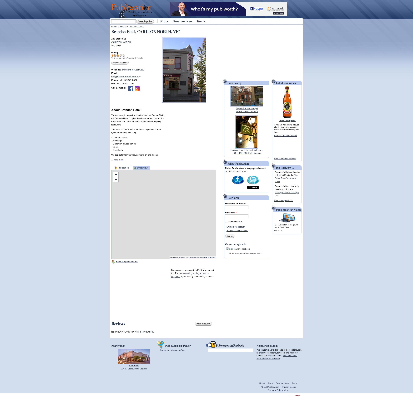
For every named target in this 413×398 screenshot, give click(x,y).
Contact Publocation (278, 390)
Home (113, 27)
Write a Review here (144, 332)
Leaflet (173, 257)
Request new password (237, 230)
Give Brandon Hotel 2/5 (115, 55)
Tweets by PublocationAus (172, 350)
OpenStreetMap (193, 257)
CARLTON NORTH (136, 27)
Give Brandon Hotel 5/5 (123, 55)
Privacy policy (289, 387)
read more (118, 160)
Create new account (236, 227)
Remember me (235, 221)
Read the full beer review (285, 135)
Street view (142, 168)
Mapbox (182, 257)
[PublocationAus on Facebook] (238, 184)
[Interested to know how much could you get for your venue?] (228, 14)
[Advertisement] (192, 132)
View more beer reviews (285, 158)
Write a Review (120, 63)
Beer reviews (183, 21)
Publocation (123, 168)
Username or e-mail (235, 203)
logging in (175, 276)
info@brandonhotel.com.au (126, 76)
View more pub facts (283, 200)
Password (231, 212)
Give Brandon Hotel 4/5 (121, 55)
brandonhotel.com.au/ (133, 69)
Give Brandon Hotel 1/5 (112, 55)
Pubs (164, 21)
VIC (125, 27)
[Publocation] (132, 10)
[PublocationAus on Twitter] (253, 184)
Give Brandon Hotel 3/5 (118, 55)
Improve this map (207, 257)
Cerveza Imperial (287, 120)
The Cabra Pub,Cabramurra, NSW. (286, 178)
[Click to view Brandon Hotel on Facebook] (130, 88)
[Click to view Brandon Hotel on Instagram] (137, 88)
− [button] (116, 179)
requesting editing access (194, 273)
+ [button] (116, 174)
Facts (201, 21)
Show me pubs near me (127, 261)
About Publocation (270, 387)
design (297, 395)
